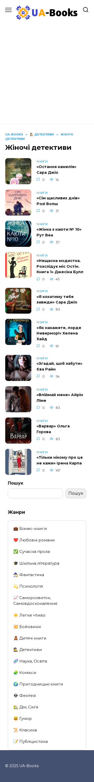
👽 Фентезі (24, 695)
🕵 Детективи (27, 649)
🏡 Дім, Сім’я (25, 707)
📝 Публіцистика (30, 741)
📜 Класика (25, 729)
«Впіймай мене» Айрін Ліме (60, 398)
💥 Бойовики (27, 626)
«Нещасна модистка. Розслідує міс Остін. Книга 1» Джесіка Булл (60, 266)
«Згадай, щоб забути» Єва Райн (59, 366)
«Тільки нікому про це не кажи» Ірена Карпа (60, 460)
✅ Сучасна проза (31, 551)
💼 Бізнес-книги (30, 528)
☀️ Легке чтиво (29, 615)
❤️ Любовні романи (34, 540)
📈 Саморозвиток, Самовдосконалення (35, 600)
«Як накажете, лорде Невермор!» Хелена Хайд (59, 333)
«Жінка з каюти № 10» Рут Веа (59, 232)
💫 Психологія (28, 586)
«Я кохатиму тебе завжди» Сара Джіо (57, 299)
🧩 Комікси (24, 672)
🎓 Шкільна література (36, 563)
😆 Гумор (22, 718)
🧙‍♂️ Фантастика (28, 574)
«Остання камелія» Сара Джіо (56, 170)
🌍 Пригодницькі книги (38, 684)
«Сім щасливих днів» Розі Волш (58, 201)
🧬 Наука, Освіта (30, 661)
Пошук (15, 483)
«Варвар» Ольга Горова (53, 429)
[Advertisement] (47, 70)
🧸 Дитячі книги (29, 638)
